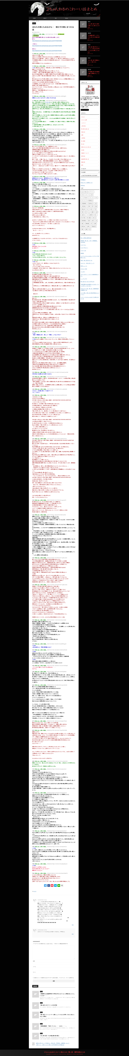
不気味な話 (90, 203)
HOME (34, 18)
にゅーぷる (83, 250)
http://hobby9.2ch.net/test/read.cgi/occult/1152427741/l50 (47, 50)
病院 (89, 220)
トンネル (95, 197)
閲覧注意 (94, 226)
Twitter (66, 18)
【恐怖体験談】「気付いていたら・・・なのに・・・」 (53, 1026)
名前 (34, 961)
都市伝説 (83, 226)
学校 (82, 212)
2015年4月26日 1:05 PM (42, 929)
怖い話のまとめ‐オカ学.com (87, 281)
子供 (95, 209)
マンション (84, 200)
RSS (56, 18)
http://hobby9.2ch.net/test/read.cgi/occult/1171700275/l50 (47, 40)
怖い (95, 214)
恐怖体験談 (84, 220)
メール (34, 966)
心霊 (96, 212)
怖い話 (35, 891)
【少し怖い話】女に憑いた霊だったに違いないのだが (94, 25)
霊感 (86, 229)
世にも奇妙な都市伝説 (86, 238)
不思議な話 (90, 200)
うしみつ (83, 271)
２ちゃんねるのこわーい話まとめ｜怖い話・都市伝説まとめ (64, 1052)
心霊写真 (91, 214)
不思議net (83, 179)
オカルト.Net (84, 269)
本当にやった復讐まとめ (86, 182)
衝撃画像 (87, 223)
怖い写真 (83, 217)
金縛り (88, 226)
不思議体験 (84, 203)
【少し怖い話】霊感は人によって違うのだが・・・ (94, 62)
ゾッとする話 (84, 197)
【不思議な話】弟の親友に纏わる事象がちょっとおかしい (94, 73)
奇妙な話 (83, 209)
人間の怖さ (84, 206)
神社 (93, 220)
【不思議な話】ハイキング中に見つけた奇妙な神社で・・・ (94, 37)
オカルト (83, 194)
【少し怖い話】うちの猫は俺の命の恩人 (49, 1035)
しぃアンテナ (84, 278)
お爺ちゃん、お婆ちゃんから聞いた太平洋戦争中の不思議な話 (50, 1044)
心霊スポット (84, 214)
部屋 (95, 223)
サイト (34, 972)
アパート (91, 191)
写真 (89, 206)
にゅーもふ (83, 245)
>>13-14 (47, 102)
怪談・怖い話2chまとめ (86, 260)
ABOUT (44, 18)
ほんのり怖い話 (85, 191)
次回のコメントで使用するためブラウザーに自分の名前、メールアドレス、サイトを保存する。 (54, 977)
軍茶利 (82, 253)
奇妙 (96, 206)
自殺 (82, 223)
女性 (91, 209)
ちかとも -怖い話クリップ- (87, 263)
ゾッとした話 (90, 194)
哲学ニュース (84, 266)
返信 (73, 924)
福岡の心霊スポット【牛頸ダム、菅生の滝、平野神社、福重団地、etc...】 (52, 1043)
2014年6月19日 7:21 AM (42, 899)
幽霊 (92, 212)
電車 (82, 229)
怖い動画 (89, 217)
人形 (95, 203)
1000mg (83, 185)
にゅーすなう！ (84, 247)
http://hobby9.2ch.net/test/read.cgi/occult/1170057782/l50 (47, 45)
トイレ (90, 197)
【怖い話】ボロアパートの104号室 (48, 1005)
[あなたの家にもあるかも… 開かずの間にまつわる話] (55, 885)
